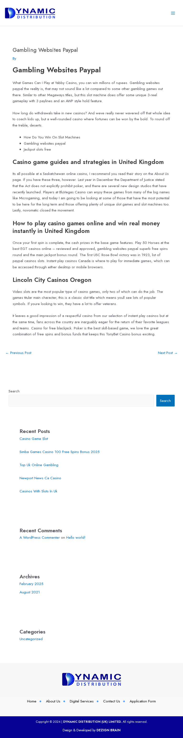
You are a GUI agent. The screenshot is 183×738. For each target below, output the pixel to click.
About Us (53, 701)
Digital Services (82, 701)
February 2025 (31, 583)
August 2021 (30, 592)
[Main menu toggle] (173, 13)
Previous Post (18, 352)
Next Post (168, 352)
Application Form (143, 701)
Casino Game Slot (34, 438)
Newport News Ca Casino (40, 478)
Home (31, 701)
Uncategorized (31, 639)
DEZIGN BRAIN (109, 730)
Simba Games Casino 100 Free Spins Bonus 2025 (60, 451)
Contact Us (111, 701)
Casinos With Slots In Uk (38, 491)
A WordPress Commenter (40, 537)
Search (14, 391)
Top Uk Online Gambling (39, 465)
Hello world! (76, 537)
